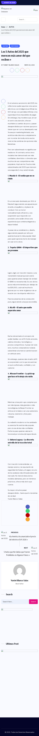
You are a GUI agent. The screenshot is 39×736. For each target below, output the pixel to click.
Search (33, 602)
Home (3, 27)
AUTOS (11, 27)
